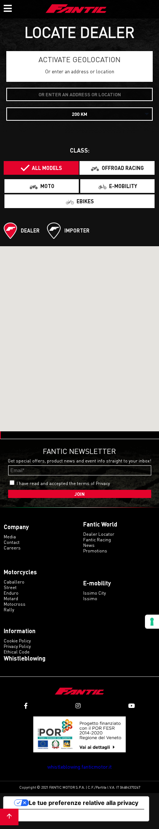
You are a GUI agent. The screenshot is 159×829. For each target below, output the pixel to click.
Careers (12, 548)
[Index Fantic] (76, 9)
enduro (11, 593)
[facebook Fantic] (26, 706)
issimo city (94, 593)
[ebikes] (79, 201)
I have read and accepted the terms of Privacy (63, 483)
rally (9, 609)
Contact (12, 542)
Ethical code (17, 652)
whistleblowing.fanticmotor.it (79, 766)
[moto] (41, 186)
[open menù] (7, 7)
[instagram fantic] (78, 706)
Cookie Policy (17, 641)
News (89, 545)
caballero (14, 582)
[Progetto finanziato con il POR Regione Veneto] (79, 734)
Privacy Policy (17, 646)
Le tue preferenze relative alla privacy (83, 802)
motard (11, 598)
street (10, 587)
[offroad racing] (117, 168)
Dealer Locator (98, 534)
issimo (90, 598)
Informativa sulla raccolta (45, 815)
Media (10, 536)
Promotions (95, 551)
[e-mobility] (117, 186)
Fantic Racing (97, 539)
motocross (15, 604)
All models (47, 168)
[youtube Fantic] (131, 706)
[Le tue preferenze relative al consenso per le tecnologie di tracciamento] (152, 622)
